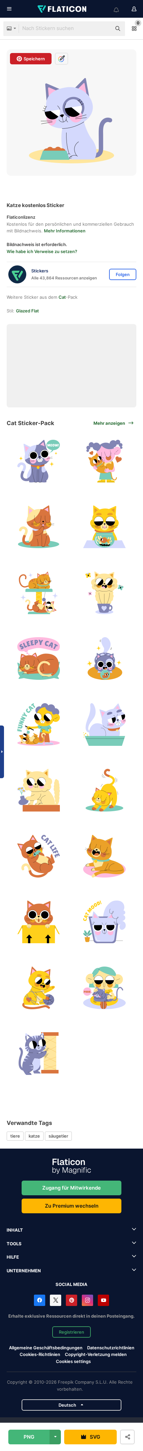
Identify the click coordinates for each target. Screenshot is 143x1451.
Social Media (71, 1284)
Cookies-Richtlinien (40, 1354)
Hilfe (13, 1257)
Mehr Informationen (64, 230)
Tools (14, 1243)
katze (34, 1136)
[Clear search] (103, 28)
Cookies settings (73, 1361)
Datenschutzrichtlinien (110, 1347)
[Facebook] (39, 1300)
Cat (62, 297)
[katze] (39, 461)
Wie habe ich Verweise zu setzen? (42, 251)
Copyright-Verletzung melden (96, 1354)
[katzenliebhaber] (104, 461)
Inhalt (15, 1230)
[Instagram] (87, 1300)
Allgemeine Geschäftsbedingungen (45, 1347)
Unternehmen (24, 1270)
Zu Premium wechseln (71, 1206)
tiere (15, 1136)
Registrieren (71, 1332)
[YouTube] (103, 1300)
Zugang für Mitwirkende (71, 1188)
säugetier (58, 1136)
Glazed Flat (27, 310)
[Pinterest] (71, 1300)
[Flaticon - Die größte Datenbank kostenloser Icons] (62, 9)
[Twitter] (55, 1300)
